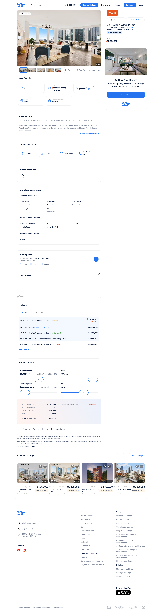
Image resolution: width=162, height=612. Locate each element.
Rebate (117, 5)
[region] (59, 285)
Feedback (85, 549)
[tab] (26, 312)
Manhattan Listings (124, 516)
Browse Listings (89, 5)
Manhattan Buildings (124, 569)
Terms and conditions (41, 608)
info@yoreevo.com (29, 523)
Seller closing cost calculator (92, 561)
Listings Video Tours (124, 561)
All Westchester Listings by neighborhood (126, 551)
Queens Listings (122, 523)
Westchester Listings (124, 527)
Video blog (85, 542)
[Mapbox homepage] (22, 296)
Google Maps (25, 275)
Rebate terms (86, 523)
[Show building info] (96, 259)
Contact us (130, 5)
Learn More (126, 95)
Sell (82, 527)
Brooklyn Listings (123, 519)
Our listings (85, 534)
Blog (83, 538)
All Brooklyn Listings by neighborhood (125, 541)
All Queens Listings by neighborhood (130, 546)
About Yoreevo (87, 516)
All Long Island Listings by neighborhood (126, 556)
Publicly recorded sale (38, 327)
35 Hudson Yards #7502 (121, 24)
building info (135, 27)
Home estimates (87, 531)
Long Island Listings (124, 531)
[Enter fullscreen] (98, 274)
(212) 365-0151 (70, 5)
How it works (105, 5)
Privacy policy (59, 608)
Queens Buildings (123, 576)
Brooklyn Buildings (123, 573)
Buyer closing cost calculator (92, 565)
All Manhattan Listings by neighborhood (126, 535)
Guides (84, 557)
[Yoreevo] (21, 514)
